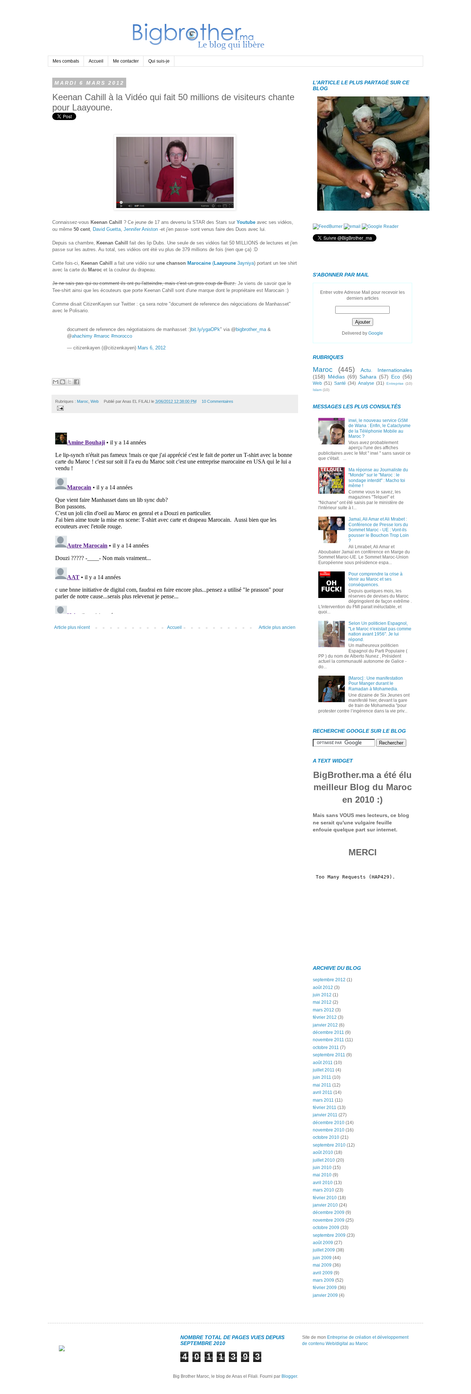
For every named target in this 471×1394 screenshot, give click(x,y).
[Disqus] (174, 522)
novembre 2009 (328, 1220)
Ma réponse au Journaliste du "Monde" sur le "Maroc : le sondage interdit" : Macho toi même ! (378, 477)
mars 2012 (323, 1010)
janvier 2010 (325, 1205)
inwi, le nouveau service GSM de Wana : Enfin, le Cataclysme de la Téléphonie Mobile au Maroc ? (379, 428)
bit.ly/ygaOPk (205, 329)
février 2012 (325, 1017)
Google (375, 333)
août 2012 (323, 987)
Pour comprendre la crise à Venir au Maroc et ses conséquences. (375, 579)
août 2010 (323, 1152)
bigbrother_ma (251, 329)
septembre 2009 (329, 1235)
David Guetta (107, 229)
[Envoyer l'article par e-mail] (59, 407)
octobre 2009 (326, 1227)
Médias (336, 377)
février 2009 (325, 1287)
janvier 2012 (325, 1025)
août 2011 (323, 1062)
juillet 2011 (323, 1070)
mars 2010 (323, 1190)
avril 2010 (323, 1182)
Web (95, 401)
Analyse (366, 383)
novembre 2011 (328, 1039)
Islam (317, 390)
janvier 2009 (325, 1295)
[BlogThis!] (62, 382)
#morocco (121, 336)
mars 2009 (323, 1280)
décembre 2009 (328, 1212)
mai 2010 (322, 1174)
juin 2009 (322, 1257)
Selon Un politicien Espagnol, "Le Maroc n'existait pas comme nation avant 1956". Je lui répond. (379, 631)
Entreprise (395, 383)
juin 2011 (322, 1077)
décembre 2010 (328, 1122)
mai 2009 (322, 1265)
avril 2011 (322, 1092)
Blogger (289, 1376)
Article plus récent (72, 627)
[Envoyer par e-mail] (55, 382)
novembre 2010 (328, 1130)
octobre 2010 (326, 1137)
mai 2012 (322, 1002)
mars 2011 (323, 1100)
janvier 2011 (325, 1114)
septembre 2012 (329, 979)
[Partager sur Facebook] (76, 382)
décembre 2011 (328, 1032)
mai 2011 (322, 1085)
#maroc (102, 336)
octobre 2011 (326, 1047)
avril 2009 (323, 1272)
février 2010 (325, 1197)
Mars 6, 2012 (152, 348)
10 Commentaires (217, 401)
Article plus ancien (277, 627)
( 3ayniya (232, 263)
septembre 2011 (329, 1054)
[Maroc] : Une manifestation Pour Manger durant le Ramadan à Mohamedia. (375, 683)
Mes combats (66, 61)
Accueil (96, 61)
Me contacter (126, 61)
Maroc (82, 401)
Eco (395, 377)
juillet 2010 (324, 1160)
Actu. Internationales (386, 370)
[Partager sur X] (69, 382)
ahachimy (82, 336)
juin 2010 (322, 1167)
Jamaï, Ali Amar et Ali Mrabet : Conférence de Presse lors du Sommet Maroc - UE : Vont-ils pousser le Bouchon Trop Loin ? (378, 530)
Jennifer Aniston (141, 229)
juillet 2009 (324, 1250)
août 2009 (323, 1242)
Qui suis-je (159, 61)
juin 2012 (322, 994)
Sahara (368, 377)
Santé (340, 383)
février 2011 (324, 1107)
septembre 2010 (329, 1145)
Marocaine (198, 263)
